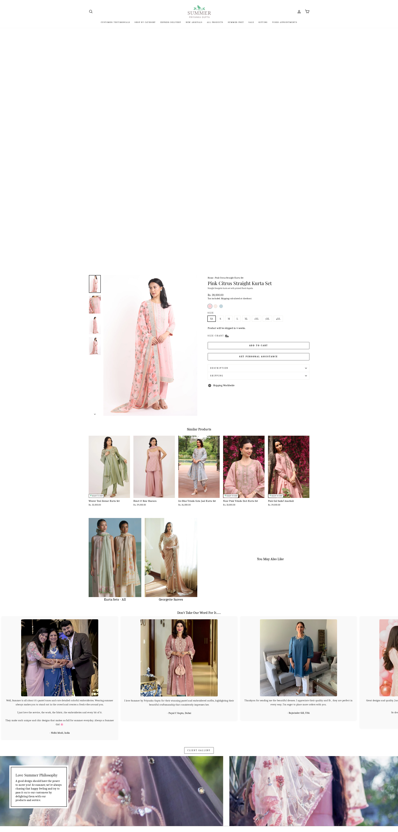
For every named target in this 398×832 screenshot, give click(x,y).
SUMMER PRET (236, 22)
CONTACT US (208, 823)
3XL (267, 318)
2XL (256, 318)
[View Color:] (215, 306)
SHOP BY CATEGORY (145, 22)
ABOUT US (263, 823)
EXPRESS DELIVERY (170, 22)
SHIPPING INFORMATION (159, 823)
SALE (251, 22)
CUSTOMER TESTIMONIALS (115, 22)
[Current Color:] (210, 306)
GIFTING (263, 22)
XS (211, 318)
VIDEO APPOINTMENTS (284, 22)
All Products (215, 22)
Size (211, 313)
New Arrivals (194, 22)
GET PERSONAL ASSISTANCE (258, 356)
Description (219, 368)
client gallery (199, 730)
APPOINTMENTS (210, 827)
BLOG (260, 827)
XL (246, 318)
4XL (278, 318)
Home (210, 278)
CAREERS (94, 817)
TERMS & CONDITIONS (158, 827)
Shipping (225, 298)
